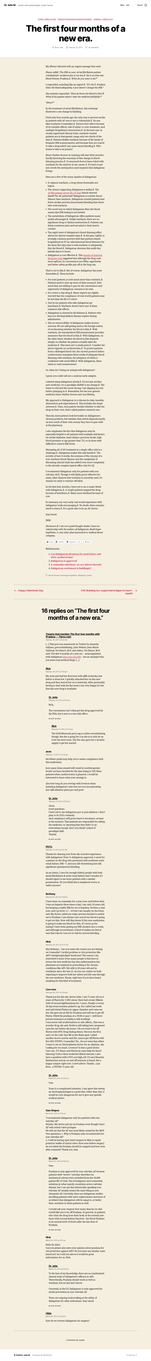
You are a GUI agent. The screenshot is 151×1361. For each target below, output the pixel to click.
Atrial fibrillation (47, 19)
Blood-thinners (54, 575)
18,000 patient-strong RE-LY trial (64, 193)
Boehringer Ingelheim (69, 575)
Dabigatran (82, 575)
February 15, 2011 (75, 47)
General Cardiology (103, 19)
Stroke (89, 575)
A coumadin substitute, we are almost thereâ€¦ (76, 564)
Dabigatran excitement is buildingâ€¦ (71, 568)
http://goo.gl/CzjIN (72, 657)
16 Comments (93, 47)
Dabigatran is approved (64, 561)
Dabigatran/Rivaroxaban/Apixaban (75, 19)
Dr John (60, 47)
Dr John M (10, 5)
